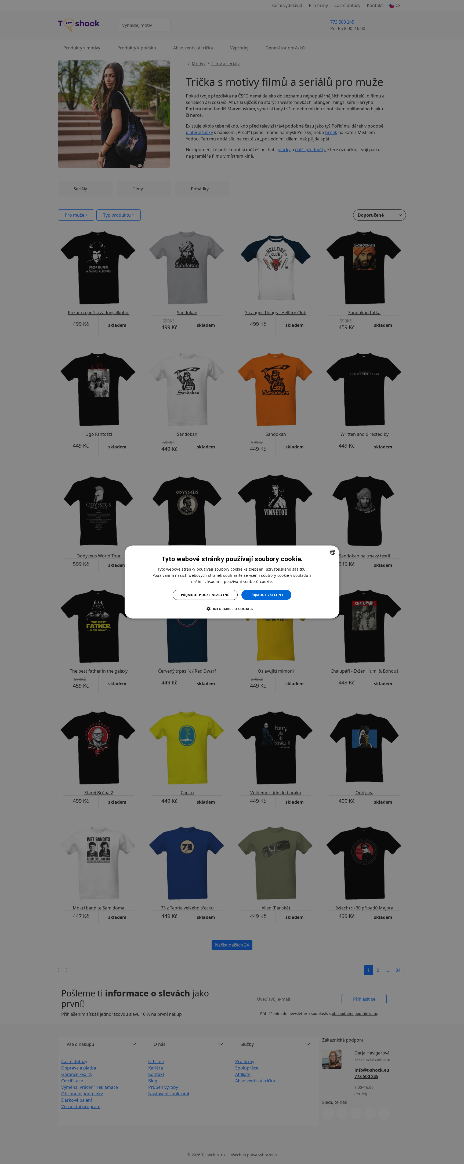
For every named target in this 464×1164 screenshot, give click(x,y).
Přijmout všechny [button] (266, 595)
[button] (232, 608)
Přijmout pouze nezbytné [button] (205, 595)
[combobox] (332, 552)
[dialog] (232, 582)
